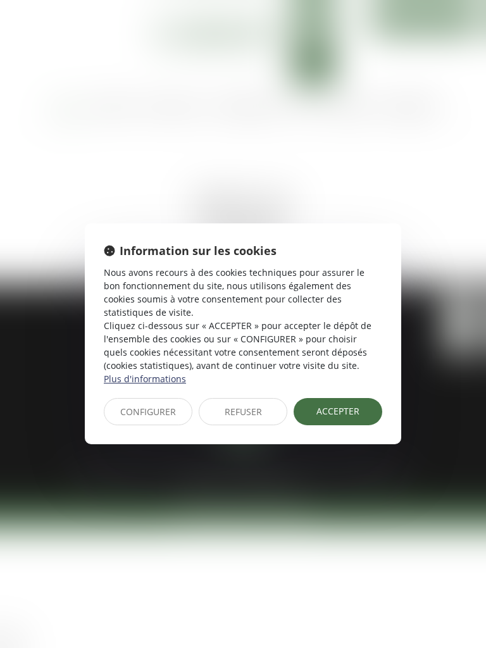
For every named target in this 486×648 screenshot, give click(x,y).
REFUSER (243, 412)
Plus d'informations (145, 379)
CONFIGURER (148, 412)
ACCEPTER (337, 411)
